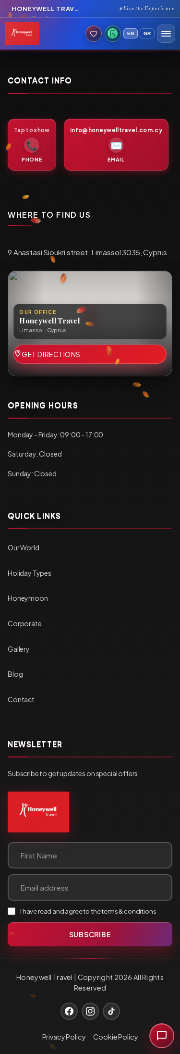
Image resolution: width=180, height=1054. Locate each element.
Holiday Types (29, 573)
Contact (21, 699)
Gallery (19, 649)
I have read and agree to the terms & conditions (88, 911)
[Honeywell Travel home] (38, 812)
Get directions (51, 354)
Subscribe (90, 934)
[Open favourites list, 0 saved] (93, 33)
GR (147, 33)
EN (130, 33)
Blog (15, 674)
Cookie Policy (115, 1036)
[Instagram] (90, 1011)
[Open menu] (166, 34)
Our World (23, 547)
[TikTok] (111, 1011)
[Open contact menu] (161, 1035)
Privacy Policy (64, 1036)
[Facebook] (69, 1011)
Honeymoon (28, 598)
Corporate (25, 623)
